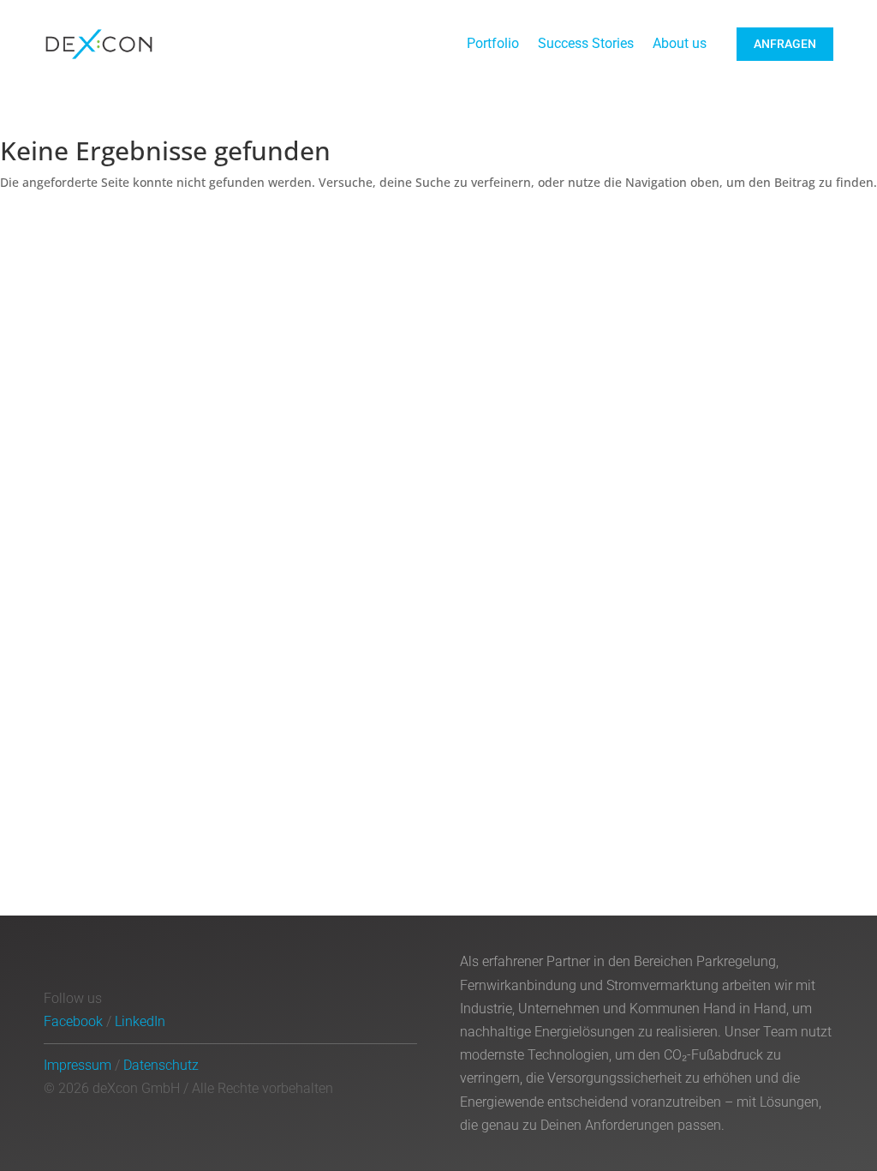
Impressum (77, 1065)
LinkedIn (140, 1021)
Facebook (73, 1021)
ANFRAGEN (785, 44)
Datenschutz (161, 1065)
